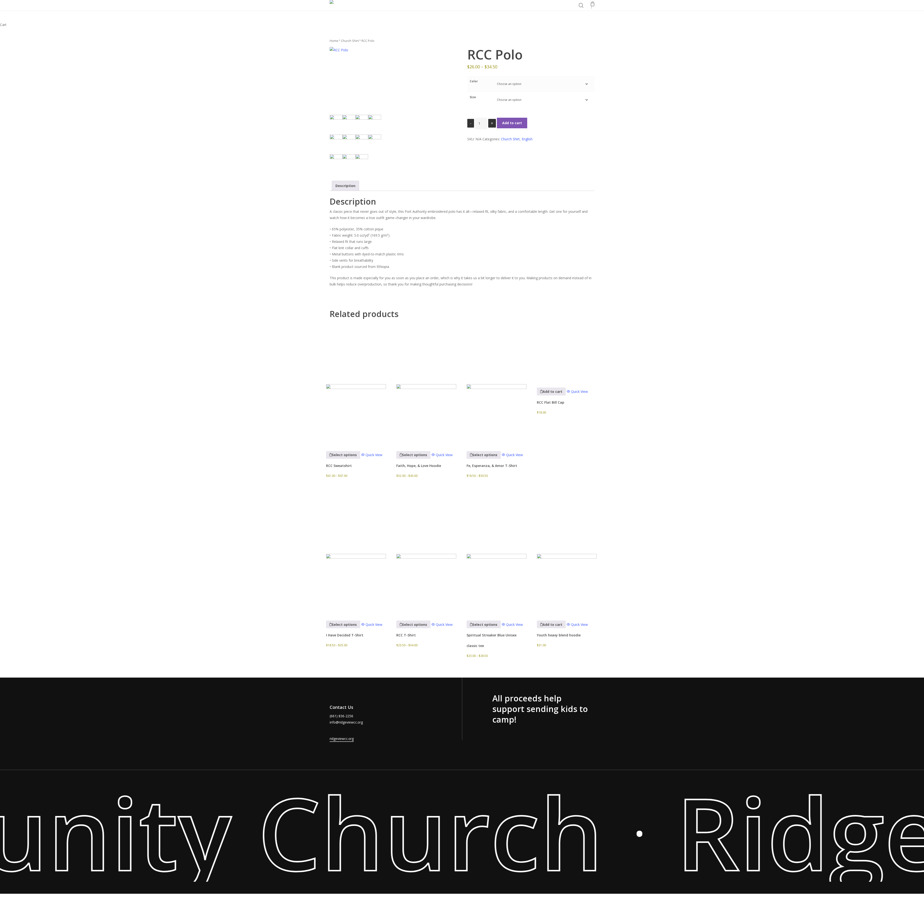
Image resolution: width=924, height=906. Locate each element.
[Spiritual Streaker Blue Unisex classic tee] (496, 552)
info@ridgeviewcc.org (346, 722)
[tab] (345, 186)
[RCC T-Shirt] (426, 552)
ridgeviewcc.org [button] (342, 738)
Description (345, 185)
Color (474, 81)
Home (334, 41)
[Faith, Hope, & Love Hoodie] (426, 382)
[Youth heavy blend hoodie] (567, 552)
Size (473, 97)
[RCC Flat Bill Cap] (567, 351)
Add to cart (512, 123)
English (527, 139)
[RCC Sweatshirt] (356, 382)
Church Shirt (350, 41)
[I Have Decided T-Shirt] (356, 552)
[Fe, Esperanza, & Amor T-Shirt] (496, 382)
